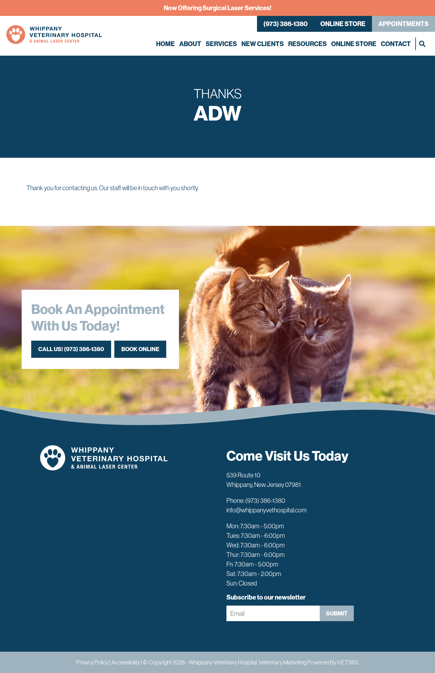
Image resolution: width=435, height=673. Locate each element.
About (190, 44)
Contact (396, 44)
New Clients (262, 44)
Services (221, 44)
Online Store (343, 24)
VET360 (347, 662)
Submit (336, 613)
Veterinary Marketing (282, 662)
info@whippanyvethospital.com (266, 510)
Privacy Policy (92, 662)
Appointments (403, 24)
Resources (307, 44)
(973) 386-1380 (285, 24)
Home (165, 44)
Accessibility (125, 662)
